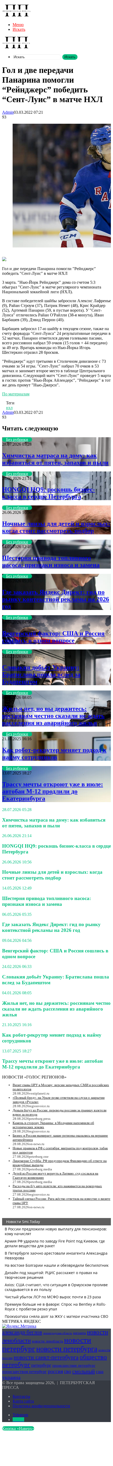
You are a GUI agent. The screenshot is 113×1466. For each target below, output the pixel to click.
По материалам (15, 394)
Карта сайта (23, 1401)
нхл (9, 407)
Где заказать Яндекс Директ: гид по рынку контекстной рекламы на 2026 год (55, 599)
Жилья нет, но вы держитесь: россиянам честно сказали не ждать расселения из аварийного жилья (53, 715)
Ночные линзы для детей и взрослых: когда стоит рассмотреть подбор (56, 527)
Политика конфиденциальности (41, 1406)
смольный (83, 1371)
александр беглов (22, 1332)
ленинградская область (57, 1333)
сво (67, 1371)
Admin (8, 112)
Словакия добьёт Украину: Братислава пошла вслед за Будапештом (41, 674)
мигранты (79, 1333)
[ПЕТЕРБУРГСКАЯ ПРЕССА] (16, 15)
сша (100, 1371)
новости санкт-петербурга (46, 1357)
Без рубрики (17, 439)
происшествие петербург (73, 1365)
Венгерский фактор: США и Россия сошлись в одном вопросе (53, 637)
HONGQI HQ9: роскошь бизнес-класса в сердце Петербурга (48, 493)
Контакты (21, 1396)
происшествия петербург (24, 1371)
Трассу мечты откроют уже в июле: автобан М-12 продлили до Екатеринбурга (52, 791)
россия (55, 1371)
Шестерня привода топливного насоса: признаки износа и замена (51, 561)
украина (11, 1377)
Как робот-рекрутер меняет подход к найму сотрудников (54, 754)
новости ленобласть (47, 1341)
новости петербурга (66, 1349)
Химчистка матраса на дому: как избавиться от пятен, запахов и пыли (55, 459)
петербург (41, 1365)
